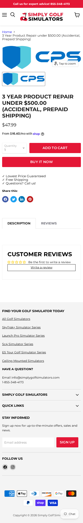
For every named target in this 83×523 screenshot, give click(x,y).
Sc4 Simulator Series (17, 344)
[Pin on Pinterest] (30, 199)
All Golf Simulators (16, 319)
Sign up (67, 442)
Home (7, 32)
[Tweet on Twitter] (13, 199)
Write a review (41, 267)
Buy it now (41, 162)
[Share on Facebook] (5, 199)
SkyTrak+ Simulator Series (21, 327)
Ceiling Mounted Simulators (23, 361)
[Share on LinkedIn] (22, 199)
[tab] (19, 223)
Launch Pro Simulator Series (23, 336)
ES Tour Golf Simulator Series (24, 352)
